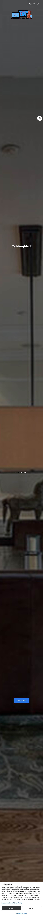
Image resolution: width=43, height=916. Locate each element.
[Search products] (39, 118)
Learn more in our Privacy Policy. (12, 903)
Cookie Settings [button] (21, 913)
